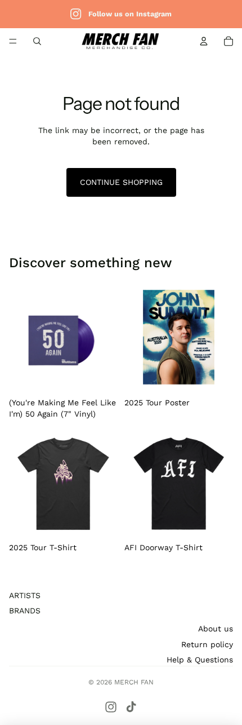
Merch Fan (134, 682)
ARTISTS (25, 595)
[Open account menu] (203, 41)
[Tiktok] (131, 707)
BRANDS (25, 610)
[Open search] (37, 41)
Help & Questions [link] (200, 659)
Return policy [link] (207, 644)
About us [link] (215, 628)
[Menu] (13, 41)
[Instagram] (111, 707)
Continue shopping (121, 182)
